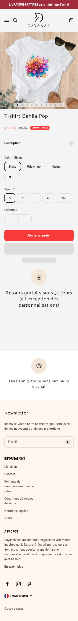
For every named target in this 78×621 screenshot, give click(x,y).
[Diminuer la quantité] (10, 219)
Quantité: (10, 210)
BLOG (8, 518)
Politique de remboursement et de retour (19, 486)
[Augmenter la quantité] (26, 219)
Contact (9, 474)
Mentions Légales (16, 511)
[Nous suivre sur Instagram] (18, 584)
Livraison (10, 466)
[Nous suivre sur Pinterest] (29, 584)
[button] (39, 249)
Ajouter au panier (39, 235)
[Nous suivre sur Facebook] (7, 584)
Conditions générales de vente (18, 501)
